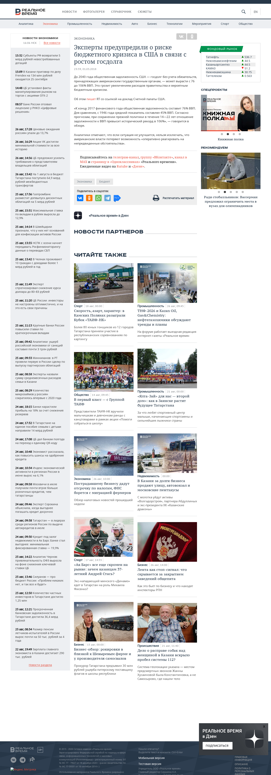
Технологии (175, 24)
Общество (246, 24)
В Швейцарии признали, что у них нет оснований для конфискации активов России (39, 230)
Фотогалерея (94, 11)
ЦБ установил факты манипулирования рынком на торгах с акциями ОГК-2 (35, 91)
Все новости (52, 42)
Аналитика (26, 24)
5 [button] (243, 192)
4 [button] (240, 134)
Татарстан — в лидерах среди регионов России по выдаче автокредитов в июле (40, 524)
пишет (91, 99)
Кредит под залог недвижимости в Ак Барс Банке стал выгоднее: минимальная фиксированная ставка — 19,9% (40, 542)
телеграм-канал (126, 157)
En (256, 12)
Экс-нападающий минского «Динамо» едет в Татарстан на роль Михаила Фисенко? (102, 576)
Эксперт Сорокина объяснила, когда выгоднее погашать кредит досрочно (36, 508)
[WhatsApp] (98, 198)
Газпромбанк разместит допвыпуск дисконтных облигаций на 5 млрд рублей (38, 198)
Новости (69, 11)
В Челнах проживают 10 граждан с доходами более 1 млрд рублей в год (38, 263)
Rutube (122, 166)
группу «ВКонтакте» (156, 157)
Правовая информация (243, 758)
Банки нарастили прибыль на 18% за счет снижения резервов (39, 410)
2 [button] (228, 134)
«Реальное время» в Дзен (109, 215)
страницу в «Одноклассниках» (115, 162)
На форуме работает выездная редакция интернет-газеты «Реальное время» (166, 323)
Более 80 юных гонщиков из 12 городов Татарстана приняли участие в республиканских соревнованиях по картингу (104, 324)
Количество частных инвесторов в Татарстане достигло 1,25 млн (39, 596)
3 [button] (234, 134)
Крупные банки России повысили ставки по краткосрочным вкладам (39, 329)
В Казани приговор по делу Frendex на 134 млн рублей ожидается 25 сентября (38, 75)
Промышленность (79, 24)
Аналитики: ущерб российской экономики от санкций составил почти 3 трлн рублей (39, 345)
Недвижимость (112, 24)
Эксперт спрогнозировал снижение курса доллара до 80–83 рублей (38, 288)
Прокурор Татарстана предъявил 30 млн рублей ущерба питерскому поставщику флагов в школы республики (103, 661)
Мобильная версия (151, 758)
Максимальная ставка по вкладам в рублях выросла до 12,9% (39, 214)
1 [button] (222, 134)
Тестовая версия (149, 764)
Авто (135, 24)
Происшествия (148, 646)
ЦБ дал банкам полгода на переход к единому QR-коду (39, 441)
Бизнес (152, 24)
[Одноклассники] (192, 36)
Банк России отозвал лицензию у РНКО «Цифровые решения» (36, 108)
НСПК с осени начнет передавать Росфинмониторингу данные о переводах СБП (38, 246)
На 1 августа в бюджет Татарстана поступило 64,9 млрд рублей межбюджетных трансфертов (39, 179)
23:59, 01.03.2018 (85, 69)
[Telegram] (107, 198)
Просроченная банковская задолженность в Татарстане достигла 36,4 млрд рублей (36, 614)
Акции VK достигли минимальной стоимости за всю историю (37, 145)
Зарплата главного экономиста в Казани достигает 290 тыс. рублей (39, 653)
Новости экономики (40, 38)
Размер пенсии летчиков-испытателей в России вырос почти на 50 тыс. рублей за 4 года (39, 634)
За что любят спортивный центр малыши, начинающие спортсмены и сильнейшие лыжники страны (165, 408)
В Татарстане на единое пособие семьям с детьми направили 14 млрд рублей (38, 426)
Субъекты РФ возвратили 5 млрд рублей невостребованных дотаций (37, 59)
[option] (240, 113)
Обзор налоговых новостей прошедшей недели (103, 493)
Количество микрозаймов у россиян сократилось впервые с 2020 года (38, 394)
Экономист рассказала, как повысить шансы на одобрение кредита (39, 455)
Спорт (225, 24)
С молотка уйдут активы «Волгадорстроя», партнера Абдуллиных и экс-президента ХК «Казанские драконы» (167, 494)
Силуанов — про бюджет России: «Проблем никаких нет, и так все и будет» (39, 580)
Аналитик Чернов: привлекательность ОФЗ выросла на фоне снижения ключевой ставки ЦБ (38, 562)
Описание (241, 764)
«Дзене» (138, 166)
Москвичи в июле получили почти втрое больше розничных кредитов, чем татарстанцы (36, 489)
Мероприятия (201, 24)
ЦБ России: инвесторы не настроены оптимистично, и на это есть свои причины (39, 304)
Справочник (121, 11)
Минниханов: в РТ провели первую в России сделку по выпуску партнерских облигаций (40, 361)
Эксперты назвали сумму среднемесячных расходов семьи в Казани (38, 378)
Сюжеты (145, 11)
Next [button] (257, 113)
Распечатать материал (178, 198)
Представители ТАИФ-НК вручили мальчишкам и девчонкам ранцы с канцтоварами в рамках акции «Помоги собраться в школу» (103, 411)
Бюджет (104, 181)
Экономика (50, 24)
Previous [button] (204, 113)
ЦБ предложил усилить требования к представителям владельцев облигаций (39, 161)
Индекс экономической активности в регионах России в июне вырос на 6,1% (39, 471)
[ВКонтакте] (181, 36)
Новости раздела (40, 665)
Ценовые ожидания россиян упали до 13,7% (37, 131)
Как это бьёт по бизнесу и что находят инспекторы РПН (165, 579)
